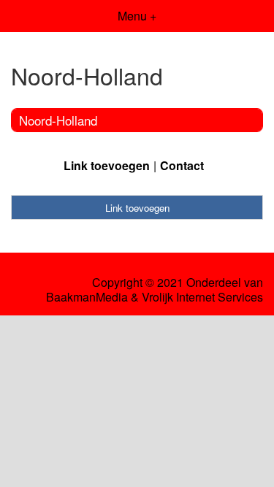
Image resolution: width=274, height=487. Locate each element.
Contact (182, 165)
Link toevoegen (107, 165)
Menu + (137, 15)
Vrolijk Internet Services (202, 297)
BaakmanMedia (87, 297)
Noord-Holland (58, 120)
